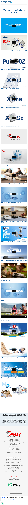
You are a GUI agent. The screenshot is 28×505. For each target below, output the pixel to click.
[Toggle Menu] (25, 2)
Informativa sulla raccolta (8, 499)
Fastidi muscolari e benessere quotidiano (14, 472)
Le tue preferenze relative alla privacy (14, 497)
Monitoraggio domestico (14, 468)
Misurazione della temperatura (14, 462)
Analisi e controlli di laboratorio (14, 459)
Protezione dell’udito (14, 467)
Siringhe (14, 470)
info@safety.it (14, 444)
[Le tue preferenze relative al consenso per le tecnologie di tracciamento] (2, 504)
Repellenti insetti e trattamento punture (14, 461)
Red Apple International (16, 493)
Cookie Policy (18, 452)
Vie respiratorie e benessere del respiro (14, 465)
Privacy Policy (10, 452)
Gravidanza (14, 464)
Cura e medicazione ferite (14, 458)
